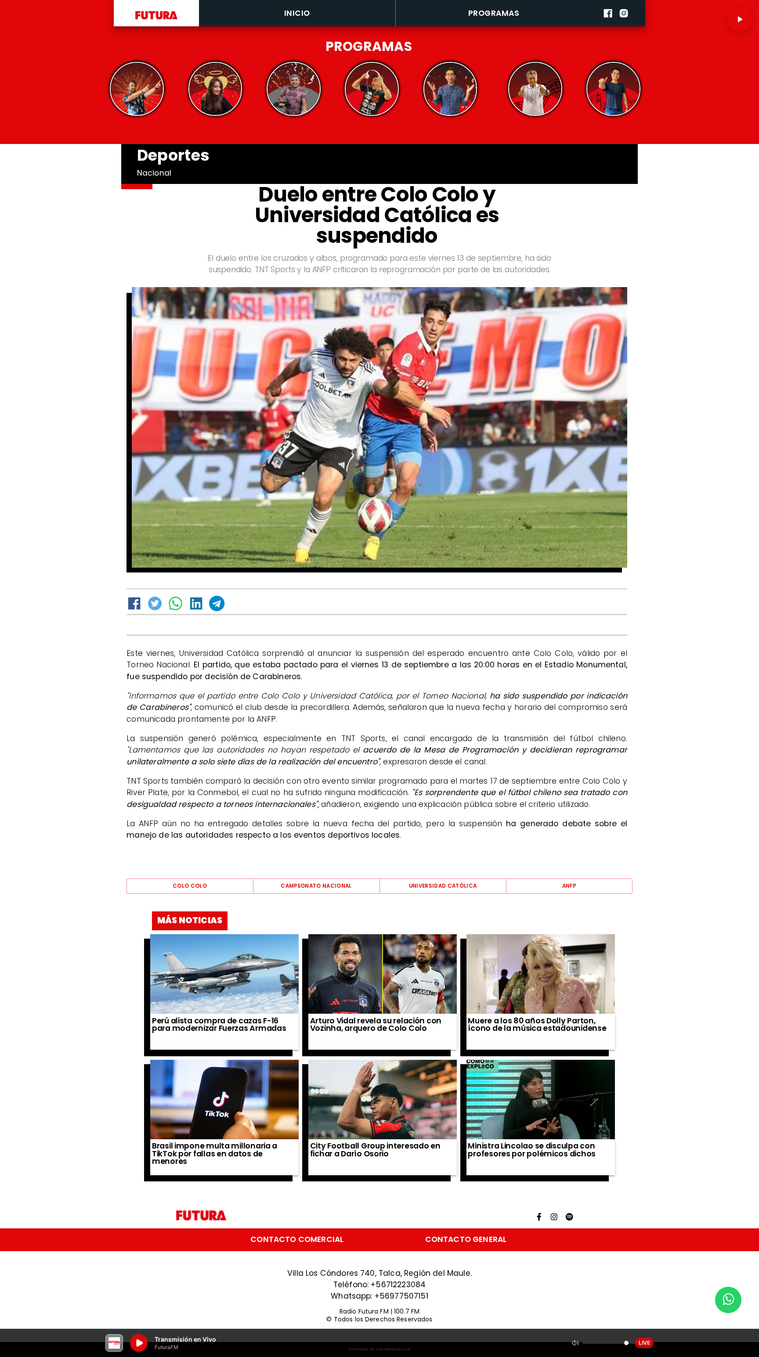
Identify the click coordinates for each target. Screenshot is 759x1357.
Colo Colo (190, 885)
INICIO (297, 13)
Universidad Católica (443, 885)
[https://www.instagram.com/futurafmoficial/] (623, 25)
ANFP (569, 885)
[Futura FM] (137, 89)
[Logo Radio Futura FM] (156, 19)
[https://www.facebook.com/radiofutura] (608, 25)
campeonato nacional (316, 885)
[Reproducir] (739, 19)
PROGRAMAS (493, 13)
